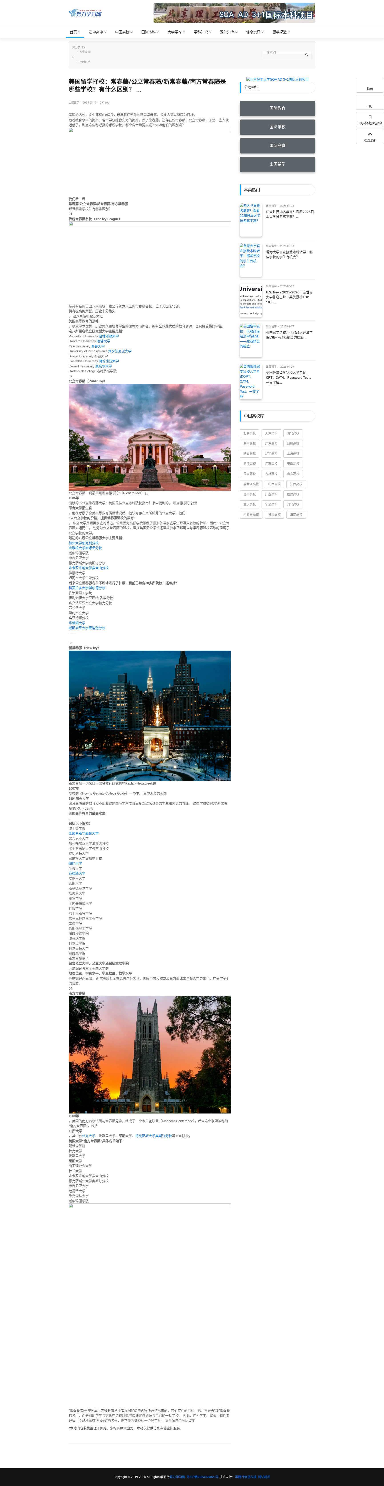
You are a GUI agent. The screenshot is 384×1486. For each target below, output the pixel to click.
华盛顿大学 (77, 623)
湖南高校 (249, 443)
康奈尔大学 (103, 366)
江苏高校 (271, 463)
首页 (73, 32)
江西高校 (296, 484)
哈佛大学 (103, 341)
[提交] (307, 54)
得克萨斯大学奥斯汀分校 (153, 1136)
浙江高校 (249, 463)
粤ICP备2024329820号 (203, 1477)
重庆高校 (249, 504)
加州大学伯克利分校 (84, 543)
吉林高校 (271, 474)
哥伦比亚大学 (109, 361)
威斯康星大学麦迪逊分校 (87, 628)
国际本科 (148, 32)
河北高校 (293, 504)
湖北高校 (293, 433)
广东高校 (271, 443)
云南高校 (249, 474)
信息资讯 (253, 32)
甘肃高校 (274, 514)
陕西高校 (249, 453)
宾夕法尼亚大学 (120, 351)
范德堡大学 (77, 873)
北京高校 (249, 433)
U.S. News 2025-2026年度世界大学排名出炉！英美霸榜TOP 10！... (289, 297)
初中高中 (96, 32)
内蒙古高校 (251, 514)
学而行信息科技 (246, 1477)
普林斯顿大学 (109, 336)
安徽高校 (293, 463)
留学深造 (279, 32)
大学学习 (175, 32)
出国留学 (85, 62)
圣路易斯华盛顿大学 (84, 833)
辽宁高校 (271, 453)
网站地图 (264, 1477)
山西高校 (274, 484)
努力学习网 (79, 47)
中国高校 (122, 32)
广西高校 (271, 494)
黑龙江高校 (251, 484)
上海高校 (293, 453)
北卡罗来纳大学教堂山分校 (89, 568)
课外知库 (227, 32)
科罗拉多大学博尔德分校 (87, 588)
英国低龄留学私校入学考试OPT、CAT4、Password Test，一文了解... (289, 378)
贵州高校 (249, 494)
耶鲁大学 (98, 346)
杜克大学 (88, 1136)
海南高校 (296, 514)
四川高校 (293, 443)
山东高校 (293, 474)
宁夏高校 (271, 504)
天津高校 (271, 433)
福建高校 (293, 494)
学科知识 (201, 32)
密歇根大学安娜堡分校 (85, 548)
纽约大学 (75, 863)
